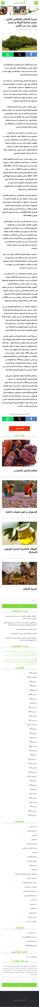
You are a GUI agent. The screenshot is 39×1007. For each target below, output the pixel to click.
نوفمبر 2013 (32, 815)
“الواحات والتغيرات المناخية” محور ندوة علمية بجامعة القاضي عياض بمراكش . (20, 617)
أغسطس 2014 (31, 776)
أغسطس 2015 (31, 725)
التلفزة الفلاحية (31, 857)
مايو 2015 (33, 738)
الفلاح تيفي (19, 2)
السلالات (33, 870)
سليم (35, 653)
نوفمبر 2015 (32, 712)
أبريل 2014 (33, 794)
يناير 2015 (33, 755)
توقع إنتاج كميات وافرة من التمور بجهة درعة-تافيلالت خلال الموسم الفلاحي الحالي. (20, 639)
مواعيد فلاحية (32, 917)
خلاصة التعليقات (31, 941)
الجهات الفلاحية (31, 861)
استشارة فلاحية (31, 831)
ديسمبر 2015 (32, 707)
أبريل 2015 (33, 742)
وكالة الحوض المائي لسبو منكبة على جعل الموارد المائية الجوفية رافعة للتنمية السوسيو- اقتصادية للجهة (20, 624)
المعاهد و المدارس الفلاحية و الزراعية (25, 874)
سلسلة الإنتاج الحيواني (29, 891)
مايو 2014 (33, 789)
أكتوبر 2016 (32, 673)
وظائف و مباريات (31, 921)
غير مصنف (33, 904)
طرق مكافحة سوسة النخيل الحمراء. (26, 629)
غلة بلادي (33, 900)
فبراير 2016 (32, 699)
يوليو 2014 (32, 781)
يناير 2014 (33, 807)
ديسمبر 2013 (32, 811)
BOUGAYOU (33, 655)
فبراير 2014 (32, 802)
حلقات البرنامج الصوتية (29, 883)
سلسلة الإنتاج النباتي (30, 896)
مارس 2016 (32, 694)
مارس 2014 (32, 798)
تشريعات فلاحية (31, 878)
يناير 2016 (33, 703)
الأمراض (33, 839)
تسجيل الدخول (32, 933)
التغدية (34, 852)
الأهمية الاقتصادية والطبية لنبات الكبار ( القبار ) (18, 660)
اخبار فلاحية (32, 827)
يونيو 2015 (32, 733)
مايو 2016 (33, 686)
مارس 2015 (32, 746)
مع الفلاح (33, 908)
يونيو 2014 (32, 785)
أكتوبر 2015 (32, 716)
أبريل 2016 (33, 690)
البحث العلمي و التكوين (29, 848)
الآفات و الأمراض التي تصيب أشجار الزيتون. (23, 633)
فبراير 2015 (32, 751)
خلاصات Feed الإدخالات (29, 937)
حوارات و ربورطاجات (30, 887)
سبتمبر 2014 (32, 772)
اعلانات (34, 835)
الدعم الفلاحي (32, 865)
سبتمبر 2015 (32, 720)
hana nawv (33, 651)
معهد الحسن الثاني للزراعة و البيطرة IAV (16, 651)
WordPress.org (31, 946)
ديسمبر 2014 (32, 759)
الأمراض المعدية (31, 844)
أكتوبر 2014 (32, 768)
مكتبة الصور (32, 913)
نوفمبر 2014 (32, 763)
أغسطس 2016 (31, 677)
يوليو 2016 (32, 682)
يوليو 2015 (32, 729)
